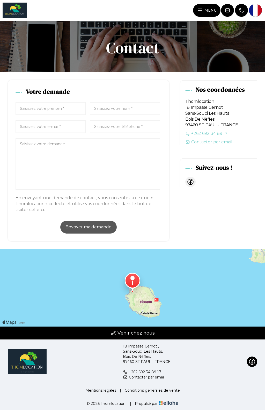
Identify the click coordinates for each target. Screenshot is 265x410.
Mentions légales (100, 390)
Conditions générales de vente (152, 390)
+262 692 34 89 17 (145, 372)
